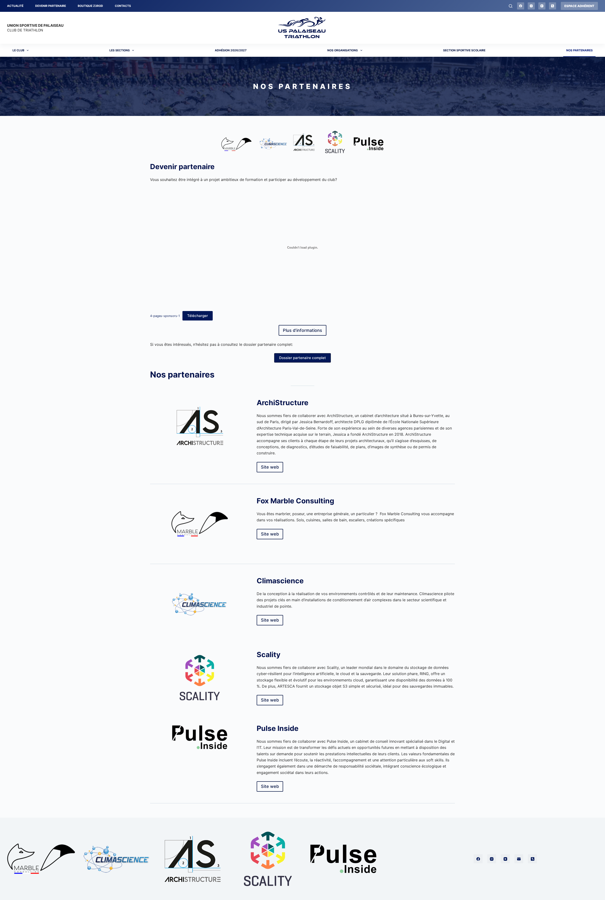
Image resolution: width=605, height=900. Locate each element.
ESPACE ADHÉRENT (579, 6)
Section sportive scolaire (464, 50)
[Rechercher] (510, 6)
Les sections (119, 50)
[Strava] (552, 5)
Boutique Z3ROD (90, 6)
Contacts (123, 6)
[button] (302, 358)
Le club (18, 50)
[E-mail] (518, 858)
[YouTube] (541, 5)
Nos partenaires (579, 50)
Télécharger (197, 315)
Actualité (15, 6)
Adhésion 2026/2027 (230, 50)
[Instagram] (531, 5)
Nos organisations (342, 50)
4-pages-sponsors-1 (165, 316)
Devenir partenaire (50, 6)
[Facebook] (520, 5)
